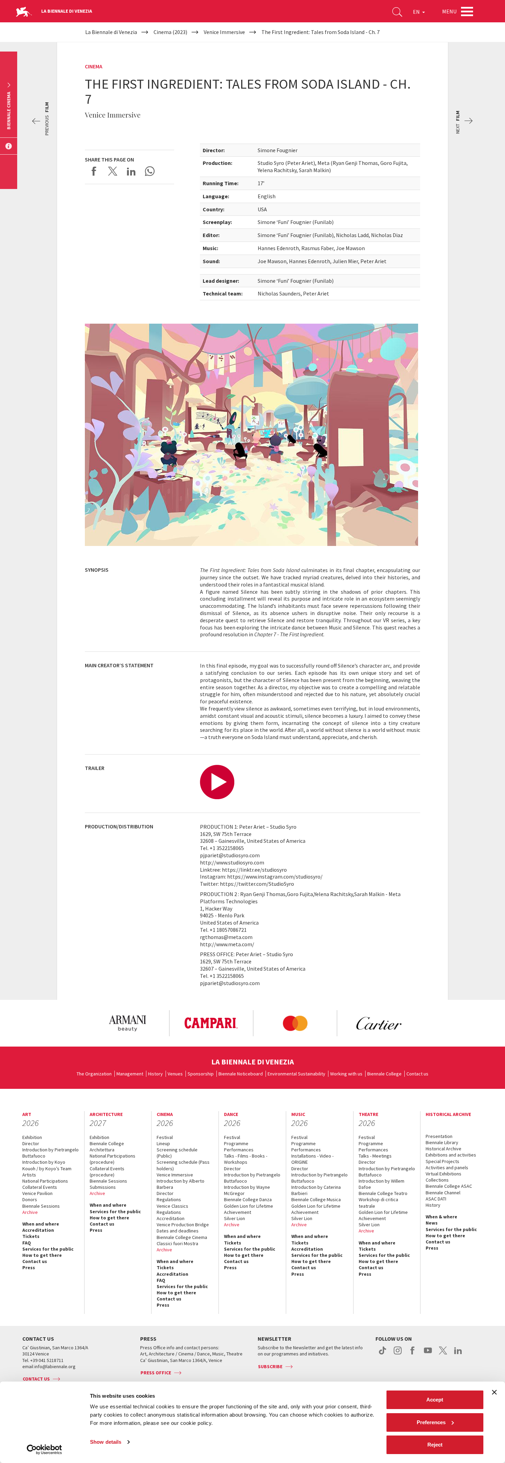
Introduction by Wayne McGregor (247, 1190)
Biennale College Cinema (182, 1237)
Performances (239, 1150)
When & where (441, 1217)
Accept (434, 1400)
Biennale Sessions (41, 1206)
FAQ (26, 1243)
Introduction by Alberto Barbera (180, 1184)
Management (129, 1074)
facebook (413, 1354)
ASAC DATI (436, 1199)
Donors (29, 1199)
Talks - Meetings (375, 1156)
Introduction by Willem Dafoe (381, 1184)
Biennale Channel (443, 1193)
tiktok (382, 1354)
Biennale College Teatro (383, 1193)
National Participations (45, 1181)
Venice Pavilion (37, 1193)
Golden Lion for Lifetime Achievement (248, 1209)
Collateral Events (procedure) (107, 1171)
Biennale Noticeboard (240, 1074)
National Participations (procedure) (112, 1159)
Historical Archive (443, 1149)
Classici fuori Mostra (177, 1243)
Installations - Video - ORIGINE (312, 1159)
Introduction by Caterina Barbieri (316, 1190)
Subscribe (270, 1366)
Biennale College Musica (316, 1199)
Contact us (417, 1074)
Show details (105, 1442)
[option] (127, 1023)
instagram (398, 1354)
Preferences (431, 1422)
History (155, 1074)
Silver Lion (234, 1218)
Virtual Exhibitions (443, 1174)
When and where (40, 1224)
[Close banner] (494, 1392)
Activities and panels (447, 1167)
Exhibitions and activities (451, 1155)
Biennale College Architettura (107, 1146)
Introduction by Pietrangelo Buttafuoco (50, 1153)
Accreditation (38, 1230)
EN (417, 11)
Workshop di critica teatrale (378, 1202)
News (432, 1223)
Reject (434, 1445)
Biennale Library (442, 1142)
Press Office (156, 1373)
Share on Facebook (94, 171)
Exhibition (32, 1137)
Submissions (103, 1187)
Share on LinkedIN (131, 171)
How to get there (42, 1255)
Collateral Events (39, 1187)
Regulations (169, 1199)
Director (30, 1143)
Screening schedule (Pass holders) (183, 1165)
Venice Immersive (175, 1175)
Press (28, 1267)
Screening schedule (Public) (177, 1153)
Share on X (112, 171)
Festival (165, 1137)
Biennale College (384, 1074)
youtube (428, 1354)
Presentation (439, 1136)
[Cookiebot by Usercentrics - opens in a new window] (44, 1449)
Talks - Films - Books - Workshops (245, 1159)
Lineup (163, 1143)
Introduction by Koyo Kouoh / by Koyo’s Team (46, 1165)
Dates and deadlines (178, 1231)
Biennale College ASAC (449, 1186)
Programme (236, 1143)
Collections (437, 1180)
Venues (175, 1074)
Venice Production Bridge (183, 1224)
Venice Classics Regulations (172, 1209)
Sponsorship (201, 1074)
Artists (29, 1175)
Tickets (31, 1236)
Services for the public (48, 1249)
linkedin (458, 1354)
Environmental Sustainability (296, 1074)
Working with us (346, 1074)
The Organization (94, 1074)
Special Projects (442, 1161)
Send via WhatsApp (149, 171)
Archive (30, 1212)
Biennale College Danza (248, 1199)
